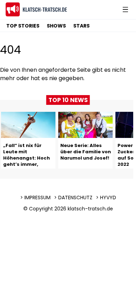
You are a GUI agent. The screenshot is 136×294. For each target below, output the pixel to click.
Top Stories (22, 25)
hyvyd (108, 197)
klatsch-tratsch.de (90, 208)
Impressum (37, 197)
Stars (81, 25)
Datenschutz (75, 197)
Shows (56, 25)
